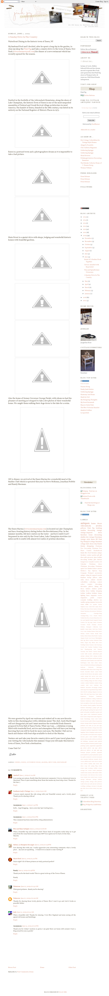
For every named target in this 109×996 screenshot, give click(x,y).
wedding (83, 786)
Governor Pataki (34, 762)
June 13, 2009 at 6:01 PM (30, 926)
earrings (90, 692)
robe (82, 759)
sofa (89, 766)
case (97, 676)
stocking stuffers (93, 768)
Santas (87, 645)
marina (45, 762)
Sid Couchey (88, 647)
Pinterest (96, 640)
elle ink (63, 992)
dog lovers (86, 690)
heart (82, 717)
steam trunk (84, 768)
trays (82, 777)
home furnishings (85, 719)
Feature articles (97, 569)
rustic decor (95, 761)
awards (100, 575)
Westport (91, 573)
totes (96, 775)
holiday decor (85, 591)
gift (98, 555)
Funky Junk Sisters (87, 389)
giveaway (90, 557)
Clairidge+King (98, 613)
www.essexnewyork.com (23, 51)
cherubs (99, 580)
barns (100, 663)
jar (92, 725)
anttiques (90, 658)
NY (97, 539)
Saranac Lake (93, 645)
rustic (89, 761)
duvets (85, 692)
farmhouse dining (91, 699)
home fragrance (98, 717)
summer (92, 602)
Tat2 (82, 649)
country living (98, 683)
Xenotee (100, 651)
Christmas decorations (90, 611)
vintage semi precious (96, 782)
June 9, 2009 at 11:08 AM (38, 829)
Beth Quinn (95, 607)
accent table (84, 654)
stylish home (84, 773)
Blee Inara (87, 609)
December (88, 238)
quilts (84, 757)
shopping (90, 546)
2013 (84, 223)
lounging (91, 732)
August (87, 251)
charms (97, 678)
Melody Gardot (85, 634)
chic (101, 678)
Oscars (93, 638)
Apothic (95, 604)
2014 (84, 220)
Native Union (88, 636)
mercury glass (85, 737)
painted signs (98, 743)
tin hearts (84, 775)
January (87, 294)
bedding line (98, 665)
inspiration (99, 721)
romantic (91, 562)
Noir (93, 636)
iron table (88, 725)
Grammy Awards (97, 625)
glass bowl (99, 710)
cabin (100, 578)
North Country (98, 636)
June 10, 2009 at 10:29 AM (29, 898)
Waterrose (16, 886)
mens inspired (98, 734)
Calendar (83, 564)
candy (100, 674)
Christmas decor (95, 564)
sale (82, 764)
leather (100, 730)
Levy (82, 631)
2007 (85, 301)
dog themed (92, 690)
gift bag (99, 708)
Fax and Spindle (85, 620)
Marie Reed (17, 859)
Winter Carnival (93, 651)
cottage (100, 681)
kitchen (99, 560)
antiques (85, 523)
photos (89, 748)
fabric (82, 694)
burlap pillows (92, 578)
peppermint (93, 746)
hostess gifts (88, 721)
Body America (93, 609)
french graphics (92, 705)
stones (100, 768)
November (88, 241)
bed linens (92, 665)
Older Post (72, 968)
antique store (84, 658)
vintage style (85, 539)
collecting (92, 582)
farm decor (92, 694)
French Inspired (94, 620)
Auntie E (16, 775)
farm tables (99, 694)
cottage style (85, 544)
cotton (82, 584)
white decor (86, 788)
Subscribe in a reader (88, 130)
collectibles (84, 582)
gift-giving (83, 710)
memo (92, 734)
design (100, 687)
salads (100, 761)
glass (95, 557)
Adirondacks (86, 526)
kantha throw (84, 728)
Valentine (94, 553)
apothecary (96, 658)
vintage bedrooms (86, 779)
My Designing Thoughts (89, 400)
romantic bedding (86, 600)
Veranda (100, 649)
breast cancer (94, 672)
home (91, 717)
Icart (100, 627)
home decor (96, 523)
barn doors (94, 663)
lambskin (88, 730)
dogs (96, 690)
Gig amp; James (92, 622)
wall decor (99, 784)
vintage (99, 530)
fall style (86, 694)
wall (91, 784)
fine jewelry (99, 703)
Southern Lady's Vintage (21, 791)
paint (96, 741)
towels (100, 775)
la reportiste (85, 413)
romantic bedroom (88, 759)
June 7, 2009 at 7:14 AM (27, 775)
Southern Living (97, 647)
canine (82, 676)
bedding (99, 528)
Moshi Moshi (94, 634)
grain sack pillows (91, 712)
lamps (100, 593)
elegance (95, 692)
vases (82, 604)
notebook (99, 739)
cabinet (93, 580)
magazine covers (96, 596)
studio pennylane (97, 770)
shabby (90, 764)
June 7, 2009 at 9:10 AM (38, 791)
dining (17, 762)
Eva (101, 618)
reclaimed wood (90, 757)
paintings (83, 746)
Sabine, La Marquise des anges (23, 845)
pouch (82, 755)
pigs (96, 748)
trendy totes (87, 777)
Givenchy (99, 622)
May (86, 281)
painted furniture (89, 743)
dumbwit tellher (86, 410)
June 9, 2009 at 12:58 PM (43, 845)
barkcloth (99, 660)
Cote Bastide (88, 569)
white (87, 604)
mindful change (97, 737)
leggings (83, 732)
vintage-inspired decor (91, 533)
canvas (93, 676)
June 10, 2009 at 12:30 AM (29, 886)
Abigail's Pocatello (87, 145)
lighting (83, 596)
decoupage (95, 687)
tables (100, 773)
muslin (90, 739)
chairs (93, 678)
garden (94, 555)
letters (87, 732)
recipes (99, 598)
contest (99, 582)
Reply (15, 785)
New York (52, 762)
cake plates (95, 674)
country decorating (94, 584)
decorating (91, 530)
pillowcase (83, 750)
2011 (84, 229)
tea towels (99, 602)
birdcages (99, 667)
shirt (94, 764)
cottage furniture (96, 542)
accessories (98, 573)
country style (84, 685)
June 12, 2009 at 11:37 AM (25, 912)
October (87, 245)
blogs (97, 669)
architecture (84, 660)
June (86, 257)
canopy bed (88, 676)
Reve (97, 642)
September (89, 248)
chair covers (88, 678)
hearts (85, 717)
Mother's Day (85, 571)
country (83, 683)
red (95, 757)
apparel (94, 575)
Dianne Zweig (85, 387)
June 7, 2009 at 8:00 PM (30, 817)
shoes (97, 764)
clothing (86, 681)
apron (100, 658)
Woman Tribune (86, 168)
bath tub (87, 665)
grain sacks (87, 714)
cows (91, 685)
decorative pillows (87, 587)
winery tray (96, 788)
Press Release (85, 177)
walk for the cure (85, 784)
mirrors (82, 739)
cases (100, 676)
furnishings (89, 708)
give (88, 710)
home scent (94, 719)
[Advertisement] (89, 447)
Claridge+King (84, 616)
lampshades (95, 730)
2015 (84, 217)
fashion (88, 589)
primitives (86, 755)
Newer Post (12, 968)
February (88, 291)
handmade (94, 714)
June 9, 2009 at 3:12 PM (29, 859)
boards (82, 672)
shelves (96, 600)
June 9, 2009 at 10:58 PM (27, 871)
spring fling (94, 766)
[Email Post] (8, 759)
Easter (92, 618)
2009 (85, 236)
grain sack (83, 712)
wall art (94, 784)
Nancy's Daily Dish (87, 405)
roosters (96, 562)
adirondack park (97, 654)
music (86, 739)
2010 (85, 233)
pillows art (90, 750)
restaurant (62, 762)
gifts (85, 557)
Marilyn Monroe (91, 631)
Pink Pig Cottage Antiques (87, 108)
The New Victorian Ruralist (90, 408)
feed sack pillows (85, 703)
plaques (88, 752)
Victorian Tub (84, 651)
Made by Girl (85, 397)
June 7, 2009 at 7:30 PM (30, 805)
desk (82, 690)
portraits (93, 752)
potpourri (99, 752)
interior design (84, 723)
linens (83, 546)
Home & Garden (85, 383)
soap (85, 766)
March (87, 288)
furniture (84, 535)
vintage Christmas (95, 537)
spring (88, 602)
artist (88, 660)
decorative (88, 687)
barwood (83, 665)
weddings (88, 786)
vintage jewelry (85, 782)
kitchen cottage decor (93, 728)
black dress (93, 669)
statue (100, 766)
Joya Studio (98, 629)
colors (96, 681)
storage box (84, 770)
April (87, 284)
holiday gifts (92, 560)
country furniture (89, 683)
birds (88, 669)
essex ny (99, 692)
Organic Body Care (86, 638)
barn (89, 663)
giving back (92, 710)
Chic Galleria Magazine (89, 148)
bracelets (87, 672)
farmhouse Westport (87, 696)
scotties (85, 764)
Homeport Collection (92, 627)
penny (87, 746)
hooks (100, 719)
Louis (85, 631)
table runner (95, 773)
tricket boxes (94, 777)
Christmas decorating (88, 566)
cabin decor (85, 580)
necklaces (94, 739)
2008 (85, 298)
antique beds (89, 656)
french (99, 544)
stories (90, 770)
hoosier (82, 721)
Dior (85, 618)
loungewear (84, 562)
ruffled (86, 761)
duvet (82, 692)
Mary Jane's (99, 631)
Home (42, 968)
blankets (83, 578)
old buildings (84, 741)
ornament (91, 741)
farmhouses (99, 701)
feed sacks (93, 703)
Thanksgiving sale (90, 649)
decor (92, 544)
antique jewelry (97, 656)
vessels (100, 777)
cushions (96, 685)
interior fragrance (93, 723)
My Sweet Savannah (87, 402)
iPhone (94, 721)
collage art (91, 681)
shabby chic (85, 537)
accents (90, 654)
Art (101, 562)
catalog (83, 678)
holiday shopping (96, 591)
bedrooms (91, 667)
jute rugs (99, 725)
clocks (82, 681)
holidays (94, 593)
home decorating (95, 535)
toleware (92, 775)
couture (89, 555)
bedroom (83, 667)
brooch (86, 674)
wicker (91, 788)
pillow (100, 748)
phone (85, 748)
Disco (88, 618)
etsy (95, 544)
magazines (84, 598)
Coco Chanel (93, 616)
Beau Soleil (88, 607)
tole (89, 775)
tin (81, 775)
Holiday (83, 627)
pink (95, 750)
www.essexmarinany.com (35, 529)
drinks (100, 690)
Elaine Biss (97, 618)
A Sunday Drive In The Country (22, 37)
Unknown (16, 898)
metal (91, 737)
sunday (90, 773)
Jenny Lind (92, 629)
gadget (94, 708)
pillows (83, 528)
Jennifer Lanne (84, 629)
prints (92, 598)
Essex (23, 762)
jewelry (99, 526)
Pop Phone (92, 642)
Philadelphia (98, 638)
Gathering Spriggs (87, 150)
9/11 (91, 604)
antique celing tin (86, 575)
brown (90, 674)
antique (83, 656)
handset (100, 714)
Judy (14, 912)
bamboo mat (93, 660)
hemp (88, 717)
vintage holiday (97, 779)
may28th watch (87, 734)
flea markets (84, 705)
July (86, 254)
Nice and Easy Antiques (21, 829)
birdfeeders (84, 669)
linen (88, 596)
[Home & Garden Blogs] (85, 381)
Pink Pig (27, 49)
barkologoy (84, 663)
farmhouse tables (90, 701)
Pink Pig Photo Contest (87, 640)
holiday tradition (86, 593)
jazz (95, 725)
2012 (84, 226)
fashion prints (97, 589)
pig (93, 748)
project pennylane (94, 755)
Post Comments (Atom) (25, 972)
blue (101, 669)
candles (83, 530)
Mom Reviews (85, 156)
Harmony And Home (88, 395)
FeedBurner (96, 124)
